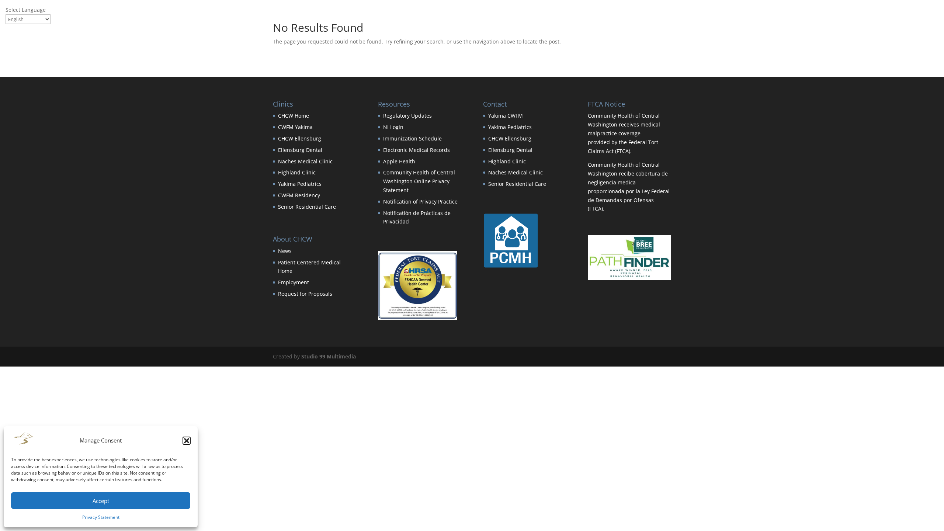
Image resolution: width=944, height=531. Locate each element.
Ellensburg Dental (300, 149)
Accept (101, 500)
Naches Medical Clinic (305, 161)
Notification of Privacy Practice (420, 201)
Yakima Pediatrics (300, 183)
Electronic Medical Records (416, 149)
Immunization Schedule (412, 138)
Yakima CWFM (505, 115)
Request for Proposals (305, 293)
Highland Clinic (297, 172)
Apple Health (399, 161)
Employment (293, 282)
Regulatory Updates (407, 115)
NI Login (393, 127)
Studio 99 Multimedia (328, 356)
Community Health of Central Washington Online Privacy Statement (419, 181)
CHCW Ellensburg (299, 138)
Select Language (26, 9)
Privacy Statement (100, 517)
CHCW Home (293, 115)
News (285, 250)
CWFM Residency (299, 195)
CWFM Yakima (295, 127)
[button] (186, 440)
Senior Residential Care (307, 206)
